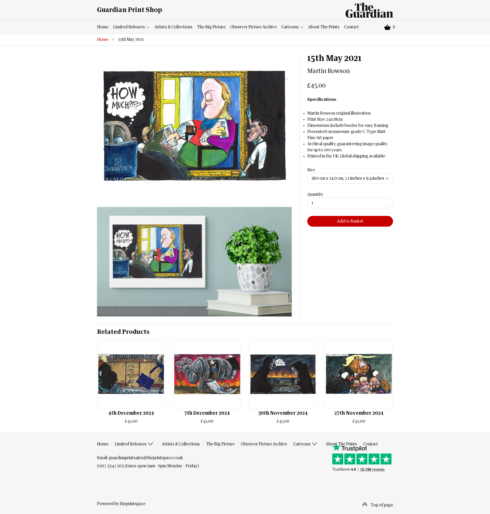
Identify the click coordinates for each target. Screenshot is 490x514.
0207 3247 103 (110, 466)
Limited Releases (129, 27)
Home (102, 27)
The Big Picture (211, 27)
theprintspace (132, 504)
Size (311, 170)
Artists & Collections (173, 27)
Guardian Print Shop (129, 10)
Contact (351, 27)
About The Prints (323, 27)
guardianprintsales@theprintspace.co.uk (146, 458)
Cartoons (290, 27)
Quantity (315, 194)
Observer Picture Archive (253, 27)
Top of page (381, 505)
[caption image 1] (194, 126)
